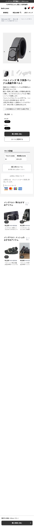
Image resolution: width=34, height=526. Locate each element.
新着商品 (5, 12)
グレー (7, 128)
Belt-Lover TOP (5, 19)
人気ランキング (28, 12)
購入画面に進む (17, 134)
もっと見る (27, 203)
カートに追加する (17, 139)
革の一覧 (15, 19)
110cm (7, 121)
